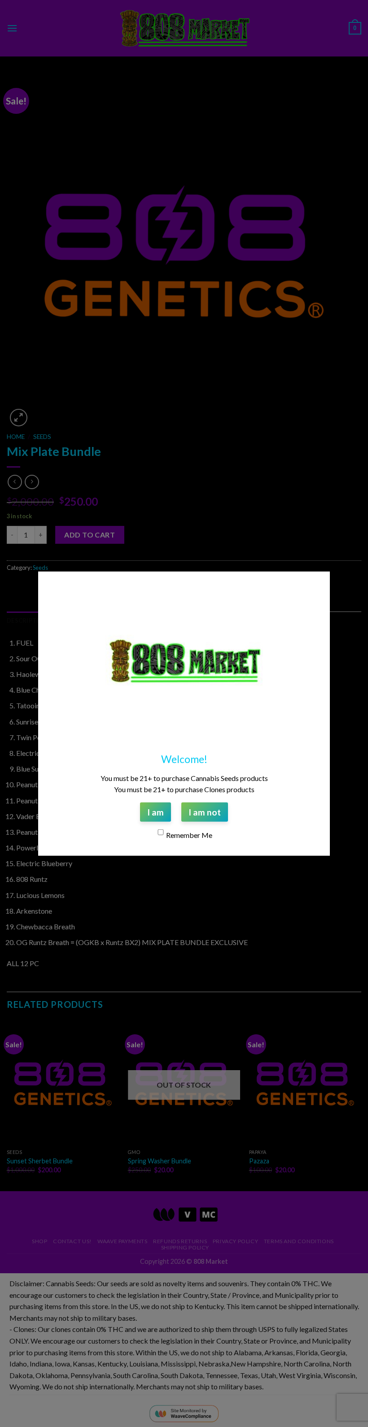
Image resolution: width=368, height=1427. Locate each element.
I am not (204, 812)
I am (155, 812)
